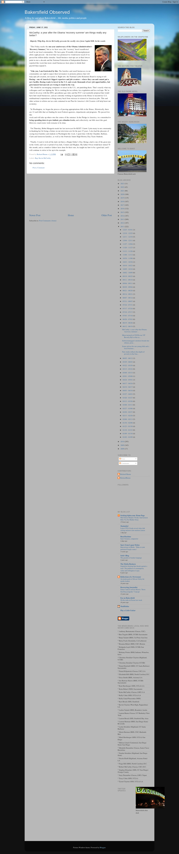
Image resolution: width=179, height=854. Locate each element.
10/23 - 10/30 (128, 262)
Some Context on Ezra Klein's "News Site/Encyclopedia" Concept (132, 590)
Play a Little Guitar (127, 610)
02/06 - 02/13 (128, 419)
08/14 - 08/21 (128, 294)
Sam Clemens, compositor (129, 539)
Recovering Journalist (128, 587)
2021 (123, 191)
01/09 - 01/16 (128, 433)
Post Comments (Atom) (47, 220)
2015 (123, 212)
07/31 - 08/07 (128, 301)
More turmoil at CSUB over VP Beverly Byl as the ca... (133, 336)
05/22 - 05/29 (128, 365)
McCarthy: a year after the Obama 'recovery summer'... (134, 330)
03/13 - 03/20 (128, 401)
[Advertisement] (70, 193)
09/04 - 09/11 (128, 283)
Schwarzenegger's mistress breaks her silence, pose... (135, 341)
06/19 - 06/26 (128, 323)
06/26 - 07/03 (128, 319)
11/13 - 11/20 (128, 251)
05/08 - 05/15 (128, 372)
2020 (123, 194)
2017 (123, 205)
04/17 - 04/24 (128, 383)
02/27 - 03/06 (128, 408)
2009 (123, 445)
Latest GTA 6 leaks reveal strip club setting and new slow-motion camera (132, 529)
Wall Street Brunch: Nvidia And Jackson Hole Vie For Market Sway (134, 518)
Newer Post (34, 215)
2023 (123, 183)
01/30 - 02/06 (128, 423)
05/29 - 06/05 (128, 362)
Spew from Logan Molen (130, 545)
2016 (123, 208)
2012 (123, 223)
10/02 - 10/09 (128, 272)
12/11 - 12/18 (128, 237)
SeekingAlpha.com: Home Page (132, 515)
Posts (123, 459)
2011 (123, 226)
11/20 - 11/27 (128, 247)
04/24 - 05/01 (128, 380)
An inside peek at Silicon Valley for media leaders (132, 580)
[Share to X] (71, 154)
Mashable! (124, 526)
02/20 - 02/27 (128, 412)
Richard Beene (125, 474)
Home (71, 215)
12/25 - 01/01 (128, 229)
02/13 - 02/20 (128, 415)
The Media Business (128, 564)
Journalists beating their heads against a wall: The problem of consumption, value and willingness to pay (133, 568)
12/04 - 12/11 (128, 240)
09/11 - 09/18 (128, 280)
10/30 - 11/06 (128, 258)
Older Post (106, 215)
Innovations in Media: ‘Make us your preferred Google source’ (132, 548)
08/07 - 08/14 (128, 298)
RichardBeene (125, 478)
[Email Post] (61, 154)
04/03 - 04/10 (128, 390)
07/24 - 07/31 (128, 305)
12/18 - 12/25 (128, 233)
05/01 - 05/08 (128, 376)
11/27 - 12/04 (128, 244)
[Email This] (66, 154)
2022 (123, 187)
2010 (123, 441)
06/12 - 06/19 (128, 326)
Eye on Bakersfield (127, 598)
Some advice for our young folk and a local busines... (135, 347)
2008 (123, 449)
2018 (123, 201)
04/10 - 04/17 (128, 387)
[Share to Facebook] (73, 154)
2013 (123, 219)
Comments (125, 463)
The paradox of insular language (131, 558)
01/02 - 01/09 (128, 437)
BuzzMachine (125, 536)
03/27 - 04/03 (128, 394)
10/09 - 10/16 (128, 269)
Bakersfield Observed (47, 12)
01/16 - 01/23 (128, 430)
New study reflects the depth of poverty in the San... (133, 353)
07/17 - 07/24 (128, 308)
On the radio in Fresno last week (131, 600)
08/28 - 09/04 (128, 287)
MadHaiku (124, 606)
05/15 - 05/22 (128, 369)
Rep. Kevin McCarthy (43, 158)
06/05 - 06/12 (128, 358)
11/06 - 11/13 (128, 255)
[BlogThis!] (68, 154)
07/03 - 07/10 (128, 315)
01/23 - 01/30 (128, 426)
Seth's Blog (124, 555)
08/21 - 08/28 (128, 290)
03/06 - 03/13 (128, 405)
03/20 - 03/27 (128, 398)
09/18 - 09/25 (128, 276)
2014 (123, 216)
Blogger (102, 847)
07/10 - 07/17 (128, 312)
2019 (123, 198)
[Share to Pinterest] (76, 154)
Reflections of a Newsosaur (130, 577)
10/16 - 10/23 (128, 265)
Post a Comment (39, 167)
